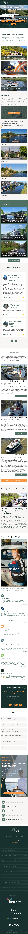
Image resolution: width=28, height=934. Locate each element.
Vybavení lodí (4, 611)
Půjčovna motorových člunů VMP (11, 861)
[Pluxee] (14, 924)
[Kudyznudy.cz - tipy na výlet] (14, 918)
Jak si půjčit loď (5, 598)
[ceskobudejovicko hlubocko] (14, 901)
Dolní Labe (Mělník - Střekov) (9, 127)
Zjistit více (24, 604)
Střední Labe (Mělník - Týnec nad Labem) (13, 125)
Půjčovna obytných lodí (9, 855)
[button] (14, 563)
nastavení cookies (23, 932)
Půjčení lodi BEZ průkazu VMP (8, 673)
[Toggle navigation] (25, 2)
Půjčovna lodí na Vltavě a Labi (10, 882)
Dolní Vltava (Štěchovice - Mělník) (11, 123)
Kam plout (3, 643)
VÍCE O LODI (21, 396)
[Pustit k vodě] (14, 911)
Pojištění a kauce (5, 658)
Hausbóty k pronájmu (8, 850)
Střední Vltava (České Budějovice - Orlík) (12, 121)
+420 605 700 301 (14, 705)
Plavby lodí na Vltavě (8, 888)
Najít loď (25, 679)
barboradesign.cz (13, 932)
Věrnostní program (6, 629)
